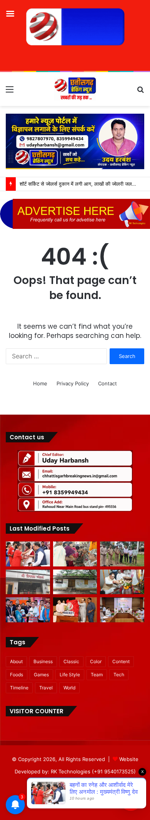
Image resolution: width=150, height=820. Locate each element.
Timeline (19, 688)
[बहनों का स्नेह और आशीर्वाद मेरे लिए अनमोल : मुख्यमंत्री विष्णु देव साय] (28, 553)
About (16, 661)
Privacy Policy (73, 383)
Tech (118, 674)
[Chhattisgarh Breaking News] (75, 89)
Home (40, 383)
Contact (107, 383)
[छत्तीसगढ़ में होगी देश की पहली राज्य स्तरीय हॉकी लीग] (75, 609)
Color (96, 661)
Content (121, 661)
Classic (71, 661)
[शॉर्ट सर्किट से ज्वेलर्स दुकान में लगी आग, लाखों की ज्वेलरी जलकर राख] (28, 582)
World (69, 688)
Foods (16, 674)
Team (97, 674)
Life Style (70, 674)
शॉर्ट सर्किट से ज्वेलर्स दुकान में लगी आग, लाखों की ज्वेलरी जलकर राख (83, 184)
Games (41, 674)
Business (43, 661)
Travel (46, 688)
